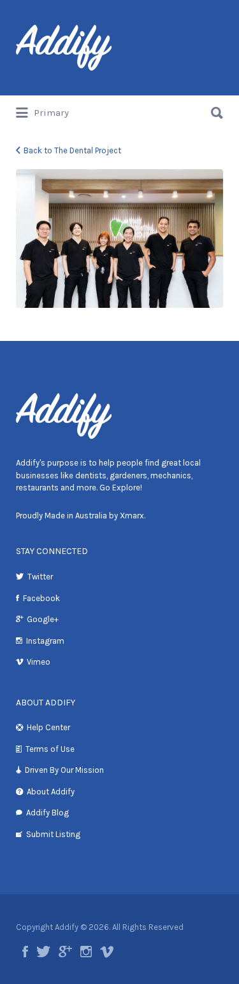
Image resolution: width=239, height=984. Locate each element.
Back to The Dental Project (72, 150)
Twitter (40, 576)
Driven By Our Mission (64, 770)
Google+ (43, 619)
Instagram (45, 641)
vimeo (106, 951)
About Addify (51, 791)
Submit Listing (53, 834)
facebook (25, 951)
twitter (43, 951)
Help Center (48, 727)
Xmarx (132, 515)
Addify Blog (47, 812)
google (65, 951)
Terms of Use (50, 749)
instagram (86, 951)
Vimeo (38, 662)
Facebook (41, 598)
